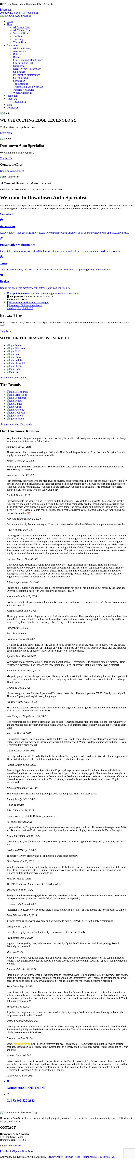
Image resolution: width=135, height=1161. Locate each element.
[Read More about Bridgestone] (17, 394)
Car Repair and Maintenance (28, 60)
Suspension (19, 80)
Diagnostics (19, 66)
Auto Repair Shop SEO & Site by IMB (95, 1156)
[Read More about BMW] (14, 357)
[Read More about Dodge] (14, 369)
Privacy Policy (55, 1156)
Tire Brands (19, 36)
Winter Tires (19, 42)
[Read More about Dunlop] (14, 403)
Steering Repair (21, 77)
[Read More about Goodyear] (16, 412)
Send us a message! (29, 302)
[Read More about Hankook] (15, 415)
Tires (9, 24)
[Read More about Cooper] (14, 400)
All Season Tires (21, 27)
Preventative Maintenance (26, 74)
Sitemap (69, 1156)
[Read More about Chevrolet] (16, 363)
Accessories (19, 51)
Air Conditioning (22, 48)
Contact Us (12, 107)
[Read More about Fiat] (12, 372)
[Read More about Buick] (14, 354)
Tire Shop (18, 39)
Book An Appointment (27, 12)
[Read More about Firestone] (15, 409)
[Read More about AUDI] (14, 351)
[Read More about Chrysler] (15, 366)
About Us (12, 98)
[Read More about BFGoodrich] (17, 391)
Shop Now (5, 331)
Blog (9, 104)
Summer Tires (20, 33)
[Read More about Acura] (14, 345)
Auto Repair (13, 45)
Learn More (6, 132)
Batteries (17, 54)
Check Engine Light (23, 63)
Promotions (12, 95)
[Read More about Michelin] (15, 418)
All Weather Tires (22, 30)
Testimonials (19, 101)
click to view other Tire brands (16, 424)
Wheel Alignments (22, 92)
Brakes (16, 57)
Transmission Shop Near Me (28, 86)
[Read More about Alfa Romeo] (17, 348)
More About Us (8, 214)
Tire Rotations (20, 83)
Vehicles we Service (23, 89)
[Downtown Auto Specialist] (15, 15)
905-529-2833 (7, 12)
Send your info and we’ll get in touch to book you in (44, 293)
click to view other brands (13, 377)
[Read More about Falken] (14, 406)
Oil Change (19, 71)
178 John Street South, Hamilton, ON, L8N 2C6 (25, 307)
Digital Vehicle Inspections (27, 68)
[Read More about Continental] (17, 397)
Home (10, 21)
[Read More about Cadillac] (15, 360)
